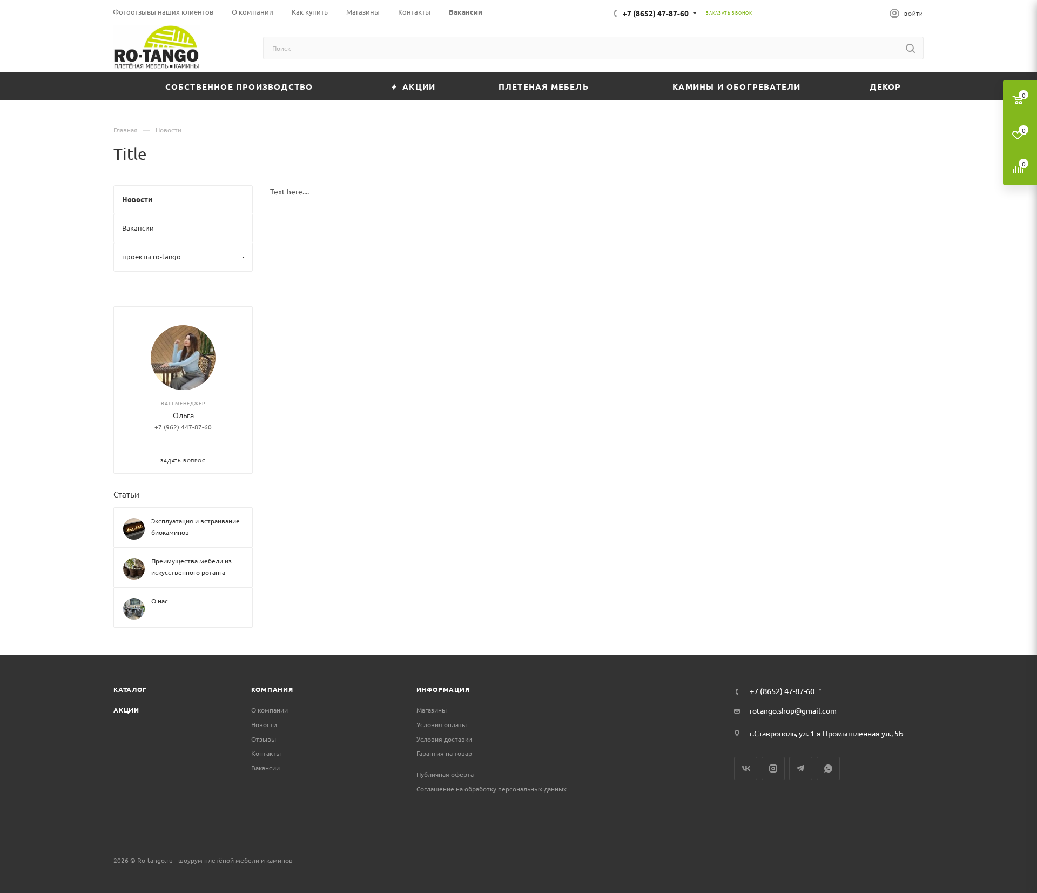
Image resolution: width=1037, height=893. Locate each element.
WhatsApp (828, 768)
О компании (269, 710)
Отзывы (263, 739)
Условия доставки (444, 739)
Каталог (130, 689)
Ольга (183, 415)
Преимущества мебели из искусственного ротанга (191, 567)
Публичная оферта (445, 774)
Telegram (800, 768)
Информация (443, 689)
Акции (126, 710)
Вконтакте (745, 768)
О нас (159, 601)
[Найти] (910, 48)
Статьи (126, 494)
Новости (264, 724)
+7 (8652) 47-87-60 (656, 13)
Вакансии (265, 767)
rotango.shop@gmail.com (793, 710)
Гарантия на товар (444, 753)
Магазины (431, 710)
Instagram (773, 768)
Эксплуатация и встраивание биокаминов (195, 527)
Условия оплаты (441, 724)
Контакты (266, 753)
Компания (272, 689)
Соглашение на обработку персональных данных (491, 788)
